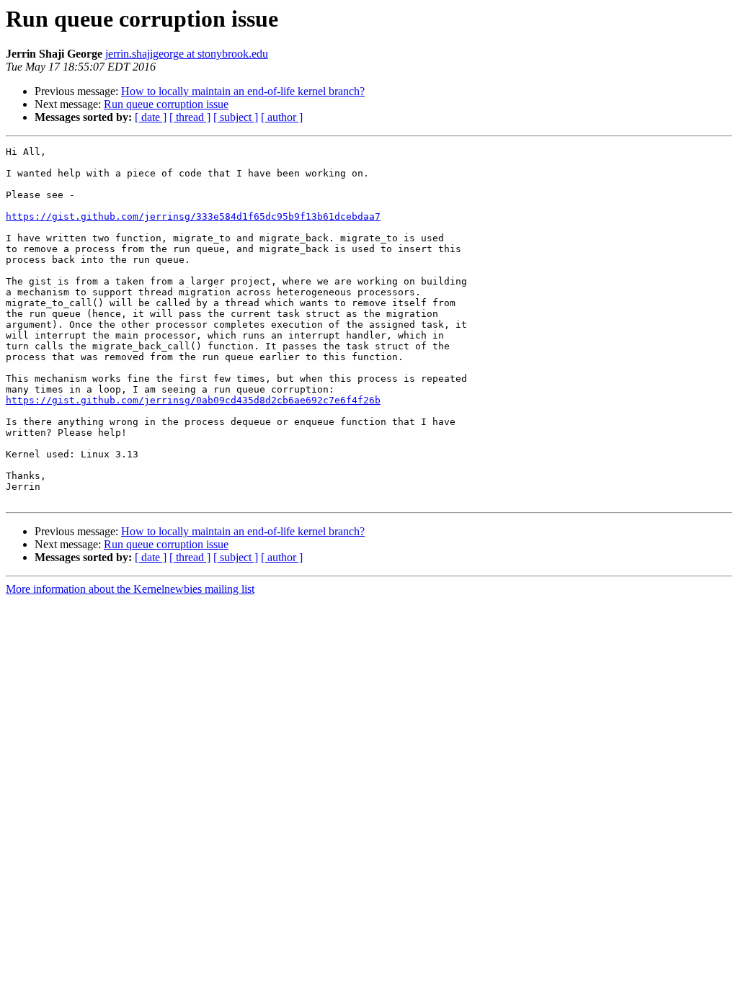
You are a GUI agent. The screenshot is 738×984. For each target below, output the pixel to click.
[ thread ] (189, 117)
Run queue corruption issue (166, 104)
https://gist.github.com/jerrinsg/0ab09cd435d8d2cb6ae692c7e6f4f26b (193, 400)
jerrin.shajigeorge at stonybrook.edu (186, 54)
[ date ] (150, 117)
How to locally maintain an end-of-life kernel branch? (243, 91)
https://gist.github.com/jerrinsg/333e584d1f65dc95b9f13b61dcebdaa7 (193, 216)
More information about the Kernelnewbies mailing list (130, 589)
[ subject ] (235, 117)
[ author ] (282, 117)
